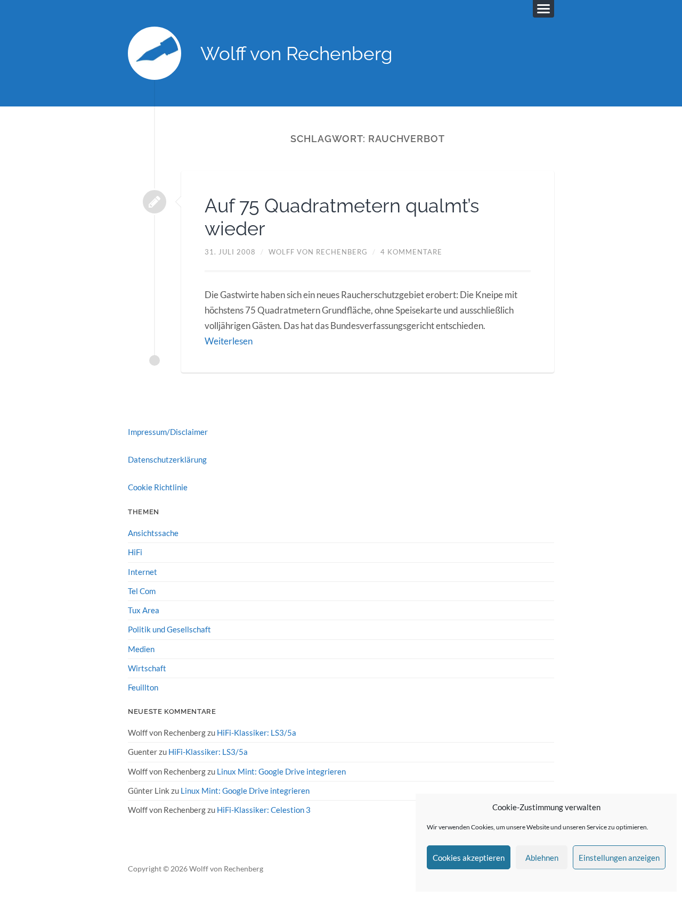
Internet (142, 572)
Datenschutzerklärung (167, 459)
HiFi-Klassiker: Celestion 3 (264, 809)
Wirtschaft (147, 668)
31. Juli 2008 (230, 252)
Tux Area (143, 610)
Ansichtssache (153, 533)
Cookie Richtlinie (158, 487)
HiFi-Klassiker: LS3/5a (256, 732)
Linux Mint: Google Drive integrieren (281, 771)
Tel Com (142, 591)
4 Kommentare (411, 252)
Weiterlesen (229, 341)
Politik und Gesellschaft (169, 629)
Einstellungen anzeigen (619, 857)
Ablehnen (541, 857)
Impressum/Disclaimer (168, 432)
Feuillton (143, 687)
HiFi (135, 552)
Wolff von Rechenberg (296, 53)
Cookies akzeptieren (469, 857)
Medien (141, 649)
